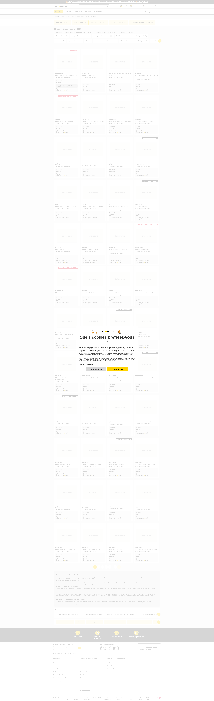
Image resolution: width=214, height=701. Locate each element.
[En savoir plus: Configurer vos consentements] (96, 369)
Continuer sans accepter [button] (86, 363)
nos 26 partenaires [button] (99, 347)
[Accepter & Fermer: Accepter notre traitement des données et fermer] (117, 369)
